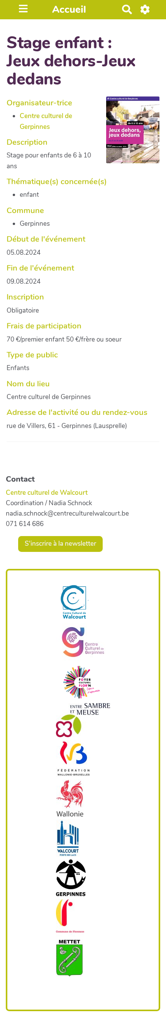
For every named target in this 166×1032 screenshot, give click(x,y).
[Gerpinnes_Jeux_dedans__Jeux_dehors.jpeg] (128, 133)
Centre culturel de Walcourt (47, 492)
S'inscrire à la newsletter (60, 543)
